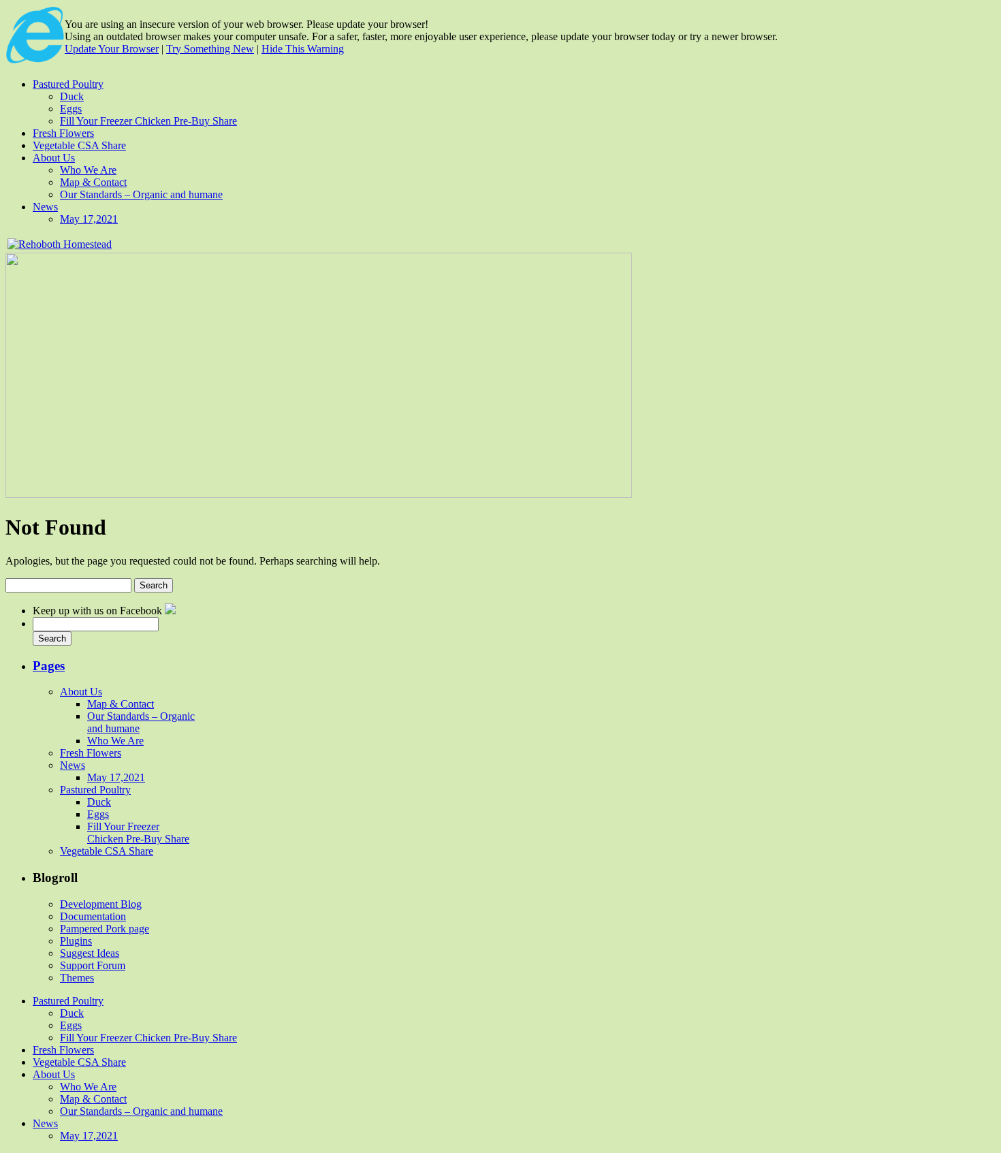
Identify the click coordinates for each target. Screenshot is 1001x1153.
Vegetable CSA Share (79, 145)
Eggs (71, 108)
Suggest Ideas (89, 953)
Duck (72, 96)
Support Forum (92, 965)
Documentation (93, 916)
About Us (54, 157)
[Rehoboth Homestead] (170, 610)
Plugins (76, 941)
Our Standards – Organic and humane (141, 194)
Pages (49, 666)
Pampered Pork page (104, 928)
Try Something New (210, 48)
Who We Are (88, 170)
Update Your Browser (112, 48)
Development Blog (101, 904)
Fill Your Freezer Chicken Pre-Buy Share (148, 121)
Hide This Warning (302, 48)
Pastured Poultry (68, 84)
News (45, 206)
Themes (77, 977)
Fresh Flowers (63, 133)
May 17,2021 (89, 219)
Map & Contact (93, 182)
